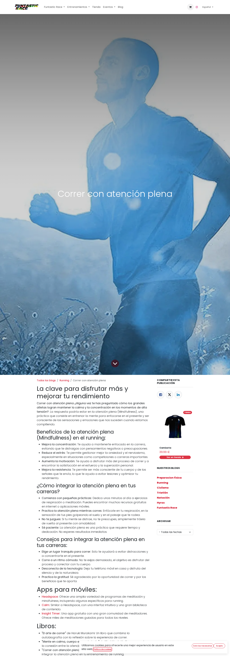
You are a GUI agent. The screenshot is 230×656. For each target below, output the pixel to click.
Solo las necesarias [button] (202, 645)
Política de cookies (102, 649)
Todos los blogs (46, 380)
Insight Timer (51, 613)
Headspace (50, 597)
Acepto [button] (219, 645)
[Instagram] (196, 7)
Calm (45, 605)
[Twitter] (169, 394)
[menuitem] (54, 7)
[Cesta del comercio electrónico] (190, 7)
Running (64, 380)
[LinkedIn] (178, 394)
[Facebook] (160, 394)
